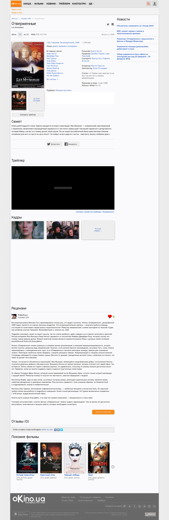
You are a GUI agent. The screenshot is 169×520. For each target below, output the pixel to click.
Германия (55, 43)
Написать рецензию (103, 412)
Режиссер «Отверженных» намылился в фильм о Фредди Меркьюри (135, 40)
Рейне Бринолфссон (55, 73)
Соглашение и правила (90, 497)
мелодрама (72, 46)
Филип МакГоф (53, 68)
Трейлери (64, 4)
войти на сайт (47, 429)
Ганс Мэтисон (52, 66)
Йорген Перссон (98, 66)
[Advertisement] (63, 273)
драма (55, 46)
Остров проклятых (25, 475)
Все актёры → (52, 79)
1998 (77, 43)
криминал (63, 46)
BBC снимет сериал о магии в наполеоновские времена (130, 32)
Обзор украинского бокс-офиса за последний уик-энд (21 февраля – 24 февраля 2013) (133, 56)
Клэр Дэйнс (51, 61)
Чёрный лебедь (71, 475)
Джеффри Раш (53, 56)
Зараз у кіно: (17, 9)
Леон (90, 475)
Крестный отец (47, 475)
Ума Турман (52, 59)
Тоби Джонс (52, 71)
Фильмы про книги (63, 90)
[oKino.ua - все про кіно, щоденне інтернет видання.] (16, 3)
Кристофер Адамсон (55, 63)
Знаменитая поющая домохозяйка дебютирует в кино (132, 47)
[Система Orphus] (150, 514)
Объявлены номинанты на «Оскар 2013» (135, 26)
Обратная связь (68, 497)
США (48, 43)
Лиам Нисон (52, 54)
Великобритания (67, 43)
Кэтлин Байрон (53, 76)
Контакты (109, 497)
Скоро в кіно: (17, 13)
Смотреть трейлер (28, 115)
